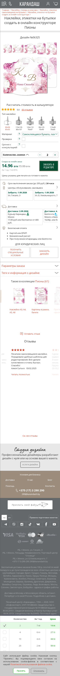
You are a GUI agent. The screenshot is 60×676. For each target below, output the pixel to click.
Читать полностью (20, 374)
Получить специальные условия (15, 252)
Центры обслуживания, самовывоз (25, 187)
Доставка (12, 206)
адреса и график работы (46, 587)
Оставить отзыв (32, 333)
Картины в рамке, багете (40, 311)
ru (4, 517)
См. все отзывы (30, 435)
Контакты (50, 486)
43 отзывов (27, 109)
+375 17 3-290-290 (20, 561)
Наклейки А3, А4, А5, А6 (18, 311)
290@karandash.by (31, 494)
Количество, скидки (14, 154)
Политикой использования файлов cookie (31, 664)
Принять (21, 670)
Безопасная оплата (17, 228)
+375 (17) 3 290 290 (31, 490)
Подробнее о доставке (44, 595)
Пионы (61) (42, 281)
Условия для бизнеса (30, 474)
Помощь (10, 486)
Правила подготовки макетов (43, 517)
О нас (30, 479)
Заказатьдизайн (44, 252)
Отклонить (38, 670)
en (9, 517)
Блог (50, 479)
